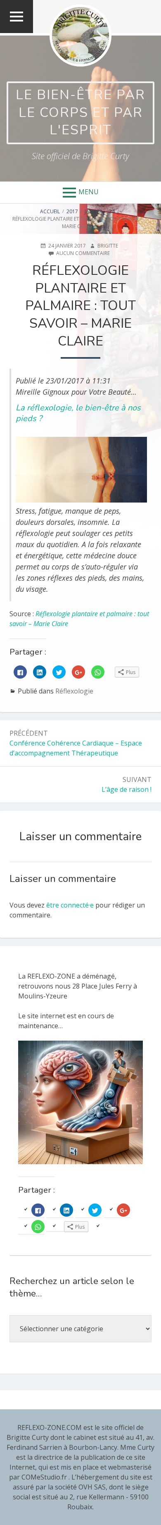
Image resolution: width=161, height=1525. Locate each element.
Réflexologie (74, 691)
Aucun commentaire (83, 253)
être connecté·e (70, 905)
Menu (88, 191)
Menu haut (16, 32)
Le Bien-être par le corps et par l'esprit (80, 112)
